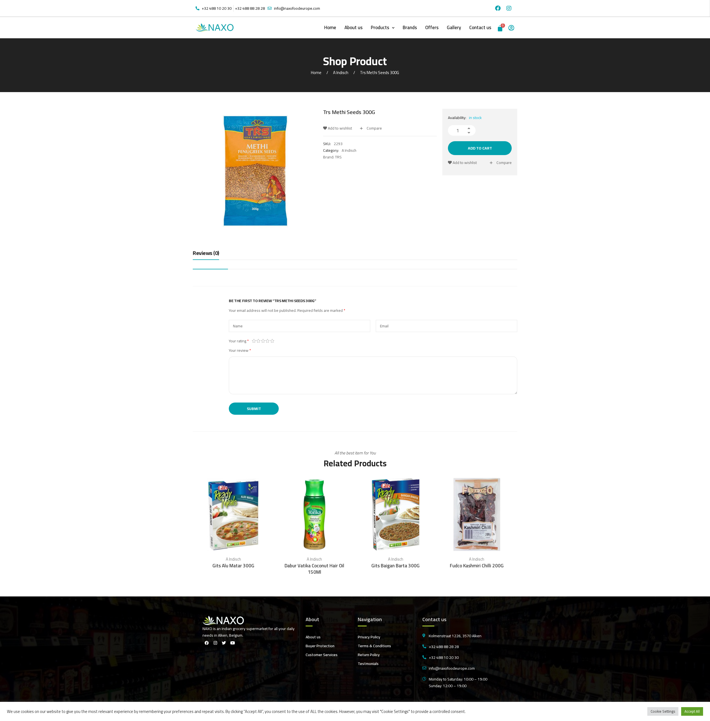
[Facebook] (497, 8)
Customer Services (322, 654)
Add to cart (480, 148)
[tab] (206, 254)
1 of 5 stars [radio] (254, 341)
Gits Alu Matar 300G (233, 565)
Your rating (239, 341)
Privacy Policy (369, 637)
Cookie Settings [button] (663, 711)
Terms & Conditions (374, 645)
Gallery (454, 27)
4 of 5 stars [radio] (267, 341)
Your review (240, 350)
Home (330, 27)
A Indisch (340, 73)
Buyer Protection (320, 645)
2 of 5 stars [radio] (258, 341)
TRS (338, 157)
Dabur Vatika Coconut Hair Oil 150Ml (314, 569)
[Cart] (500, 28)
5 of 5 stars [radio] (272, 341)
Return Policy (369, 654)
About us (353, 27)
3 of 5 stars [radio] (263, 341)
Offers (431, 27)
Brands (410, 27)
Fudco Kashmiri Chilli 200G (477, 565)
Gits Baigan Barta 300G (395, 565)
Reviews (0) (206, 253)
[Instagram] (508, 8)
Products (380, 27)
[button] (383, 27)
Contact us (480, 27)
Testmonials (368, 663)
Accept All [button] (692, 711)
